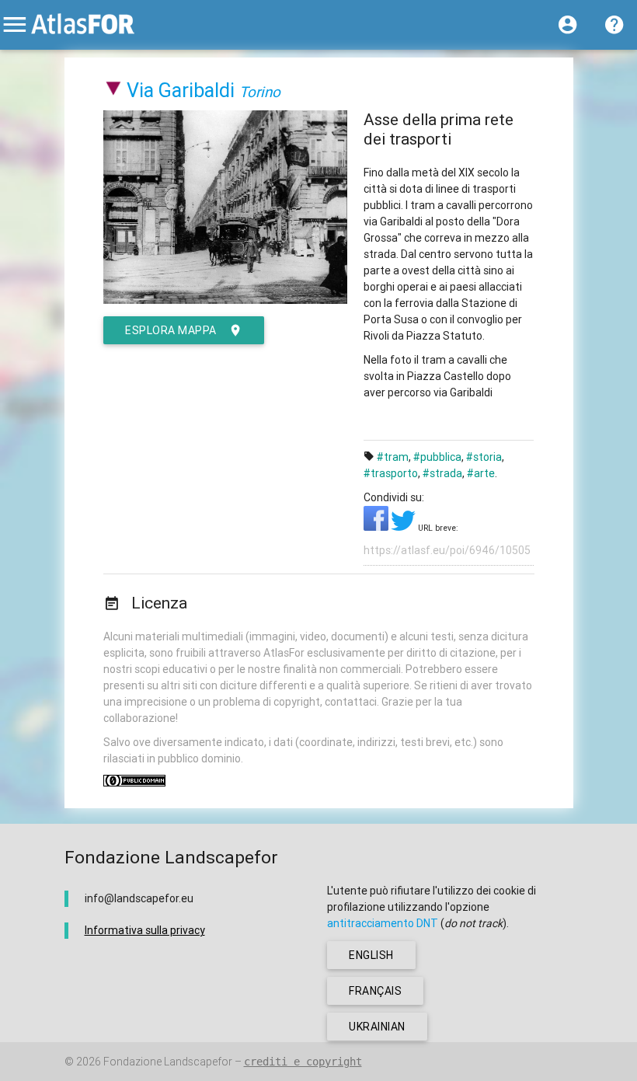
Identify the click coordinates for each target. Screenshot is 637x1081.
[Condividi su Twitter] (404, 527)
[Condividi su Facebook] (377, 527)
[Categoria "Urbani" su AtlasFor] (114, 90)
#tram (393, 457)
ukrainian (377, 1027)
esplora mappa (171, 330)
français (375, 991)
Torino (259, 91)
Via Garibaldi (181, 90)
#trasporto (391, 473)
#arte (481, 473)
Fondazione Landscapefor (167, 1062)
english (371, 955)
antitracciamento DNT (382, 923)
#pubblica (437, 457)
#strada (442, 473)
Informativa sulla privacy (145, 930)
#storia (484, 457)
